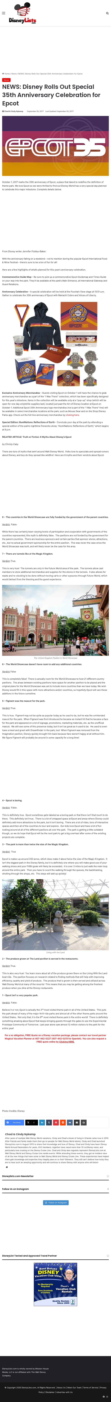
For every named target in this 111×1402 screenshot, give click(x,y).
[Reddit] (63, 1122)
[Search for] (107, 14)
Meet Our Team (74, 1387)
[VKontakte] (70, 1122)
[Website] (7, 1167)
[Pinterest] (56, 1122)
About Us (61, 1387)
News (14, 73)
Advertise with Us (64, 1392)
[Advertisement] (55, 49)
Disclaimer (50, 1392)
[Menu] (3, 14)
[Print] (84, 1122)
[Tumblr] (49, 1122)
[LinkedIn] (42, 1122)
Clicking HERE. (67, 1041)
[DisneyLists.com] (22, 13)
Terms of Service (90, 1387)
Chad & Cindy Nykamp (13, 111)
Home (7, 73)
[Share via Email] (77, 1122)
